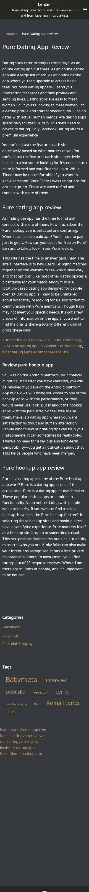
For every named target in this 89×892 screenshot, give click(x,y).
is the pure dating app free (23, 729)
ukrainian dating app (20, 345)
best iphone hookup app (21, 753)
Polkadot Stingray (17, 643)
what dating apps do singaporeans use (35, 352)
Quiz (37, 704)
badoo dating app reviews (22, 735)
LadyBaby (15, 692)
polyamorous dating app (61, 345)
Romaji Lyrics (63, 703)
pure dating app (67, 339)
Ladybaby (10, 635)
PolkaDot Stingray (16, 704)
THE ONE (11, 712)
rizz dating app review (19, 741)
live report (40, 692)
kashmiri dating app (17, 747)
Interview (56, 680)
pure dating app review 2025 (27, 339)
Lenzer (44, 4)
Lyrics (62, 691)
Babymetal (11, 627)
